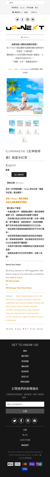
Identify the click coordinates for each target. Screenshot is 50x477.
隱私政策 (25, 366)
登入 (36, 8)
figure (17, 303)
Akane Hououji (26, 296)
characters (28, 299)
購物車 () (18, 12)
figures (23, 303)
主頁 (25, 430)
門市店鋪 (30, 8)
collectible (37, 299)
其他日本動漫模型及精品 (16, 202)
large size (9, 313)
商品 (16, 69)
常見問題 (25, 361)
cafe (40, 296)
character (19, 299)
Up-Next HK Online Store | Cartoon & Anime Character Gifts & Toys (25, 453)
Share (19, 329)
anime (35, 296)
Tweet (10, 329)
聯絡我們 (25, 445)
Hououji (9, 306)
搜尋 (25, 351)
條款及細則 (25, 382)
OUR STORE (25, 440)
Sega (25, 317)
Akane (18, 296)
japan (14, 306)
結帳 (26, 12)
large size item (19, 313)
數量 (7, 170)
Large (29, 310)
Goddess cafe (39, 303)
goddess (30, 303)
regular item (17, 317)
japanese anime (20, 310)
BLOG (25, 435)
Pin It (26, 329)
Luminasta (30, 313)
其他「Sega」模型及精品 (17, 198)
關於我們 (25, 356)
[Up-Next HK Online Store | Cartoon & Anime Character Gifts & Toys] (25, 27)
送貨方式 (25, 377)
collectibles (10, 303)
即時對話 (15, 8)
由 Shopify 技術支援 (30, 456)
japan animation (23, 306)
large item (36, 310)
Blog (22, 8)
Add (33, 329)
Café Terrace (10, 299)
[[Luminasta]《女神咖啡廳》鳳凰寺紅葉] (25, 97)
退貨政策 (25, 371)
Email (41, 329)
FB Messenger (13, 281)
